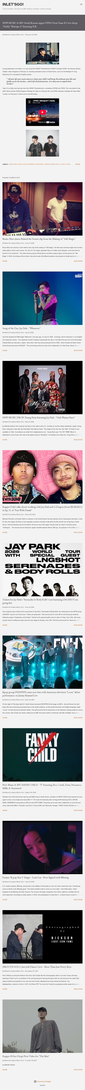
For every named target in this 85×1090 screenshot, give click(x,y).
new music (40, 164)
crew (10, 164)
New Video (55, 164)
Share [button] (77, 164)
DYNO (15, 164)
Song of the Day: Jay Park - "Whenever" (21, 328)
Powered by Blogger (43, 1081)
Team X (63, 164)
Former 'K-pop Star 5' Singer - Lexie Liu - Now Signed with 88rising (35, 877)
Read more (78, 261)
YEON (68, 164)
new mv (48, 164)
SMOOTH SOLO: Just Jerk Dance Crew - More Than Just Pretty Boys (36, 966)
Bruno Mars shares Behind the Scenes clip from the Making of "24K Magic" (39, 238)
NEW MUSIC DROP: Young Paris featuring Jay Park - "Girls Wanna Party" (38, 417)
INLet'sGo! (13, 4)
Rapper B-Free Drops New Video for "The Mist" (25, 1056)
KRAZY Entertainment (26, 164)
